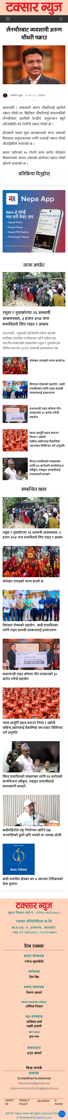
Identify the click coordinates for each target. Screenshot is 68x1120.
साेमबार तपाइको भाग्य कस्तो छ (47, 360)
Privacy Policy (24, 1102)
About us (9, 1102)
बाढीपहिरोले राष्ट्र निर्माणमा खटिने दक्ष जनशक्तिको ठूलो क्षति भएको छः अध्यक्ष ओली (32, 832)
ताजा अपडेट (34, 265)
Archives (43, 1101)
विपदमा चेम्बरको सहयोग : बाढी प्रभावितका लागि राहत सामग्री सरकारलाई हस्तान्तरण (47, 388)
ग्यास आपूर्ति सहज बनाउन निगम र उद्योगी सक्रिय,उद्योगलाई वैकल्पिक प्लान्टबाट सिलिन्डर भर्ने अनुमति (47, 439)
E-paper (59, 1102)
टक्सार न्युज (16, 95)
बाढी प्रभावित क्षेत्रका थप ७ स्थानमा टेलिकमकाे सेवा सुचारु (33, 881)
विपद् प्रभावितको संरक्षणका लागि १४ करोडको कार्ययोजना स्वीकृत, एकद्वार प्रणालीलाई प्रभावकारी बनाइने (46, 468)
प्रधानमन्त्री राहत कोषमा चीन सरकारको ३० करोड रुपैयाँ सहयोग (45, 413)
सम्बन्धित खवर (34, 489)
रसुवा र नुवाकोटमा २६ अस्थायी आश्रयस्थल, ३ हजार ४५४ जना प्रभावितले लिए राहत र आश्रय (26, 318)
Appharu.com (44, 1117)
